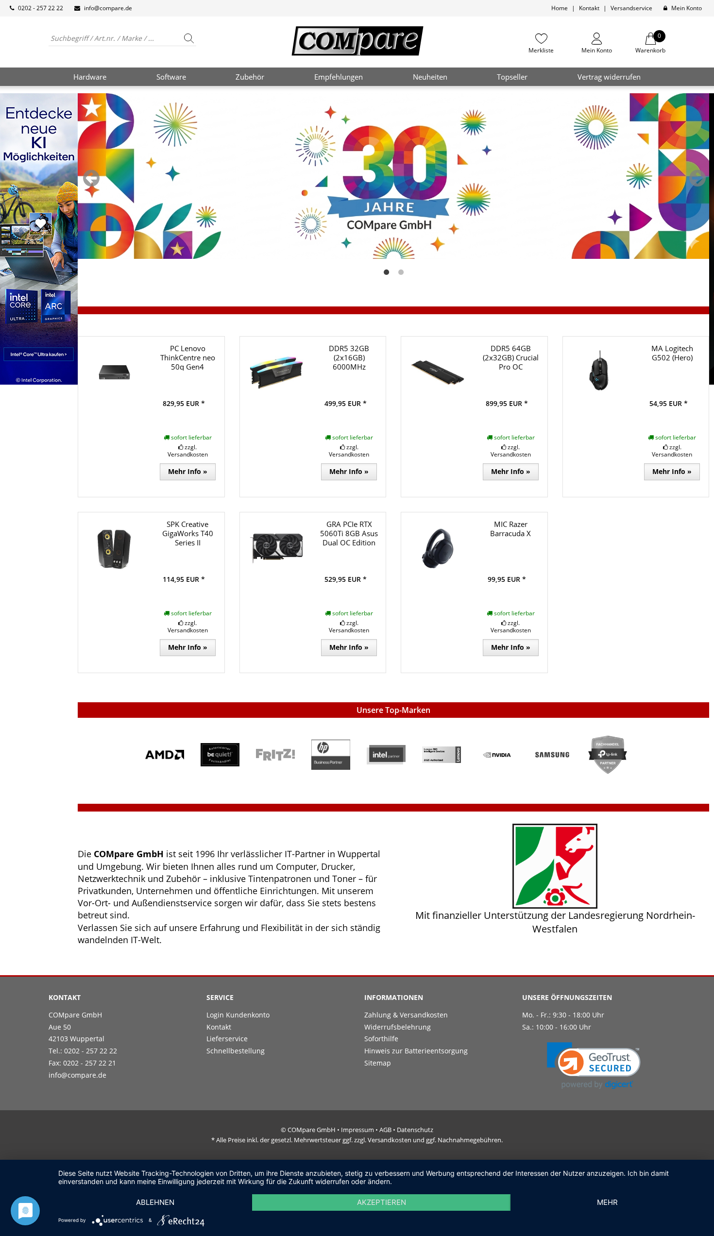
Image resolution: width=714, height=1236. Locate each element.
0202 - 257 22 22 (40, 8)
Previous (91, 178)
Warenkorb (650, 43)
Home (559, 8)
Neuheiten (430, 77)
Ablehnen (155, 1202)
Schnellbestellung (235, 1050)
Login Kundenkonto (238, 1014)
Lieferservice (227, 1038)
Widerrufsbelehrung (397, 1027)
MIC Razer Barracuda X (510, 528)
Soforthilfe (381, 1038)
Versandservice (631, 8)
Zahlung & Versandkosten (406, 1014)
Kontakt (589, 8)
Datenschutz (415, 1129)
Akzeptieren (381, 1202)
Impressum (357, 1129)
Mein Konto (686, 8)
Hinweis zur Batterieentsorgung (416, 1050)
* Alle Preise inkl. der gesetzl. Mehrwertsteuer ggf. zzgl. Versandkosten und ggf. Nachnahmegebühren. (357, 1139)
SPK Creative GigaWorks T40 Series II (187, 533)
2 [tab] (401, 272)
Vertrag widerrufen (609, 77)
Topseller (512, 77)
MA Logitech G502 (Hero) (672, 352)
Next (697, 178)
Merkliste (541, 50)
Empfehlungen (338, 77)
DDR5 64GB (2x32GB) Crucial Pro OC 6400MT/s (511, 361)
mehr (607, 1202)
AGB (385, 1129)
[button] (594, 1065)
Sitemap (377, 1062)
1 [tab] (386, 272)
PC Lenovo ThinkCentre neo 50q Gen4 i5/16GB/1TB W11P (187, 366)
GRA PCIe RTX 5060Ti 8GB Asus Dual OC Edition (349, 533)
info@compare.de (108, 8)
